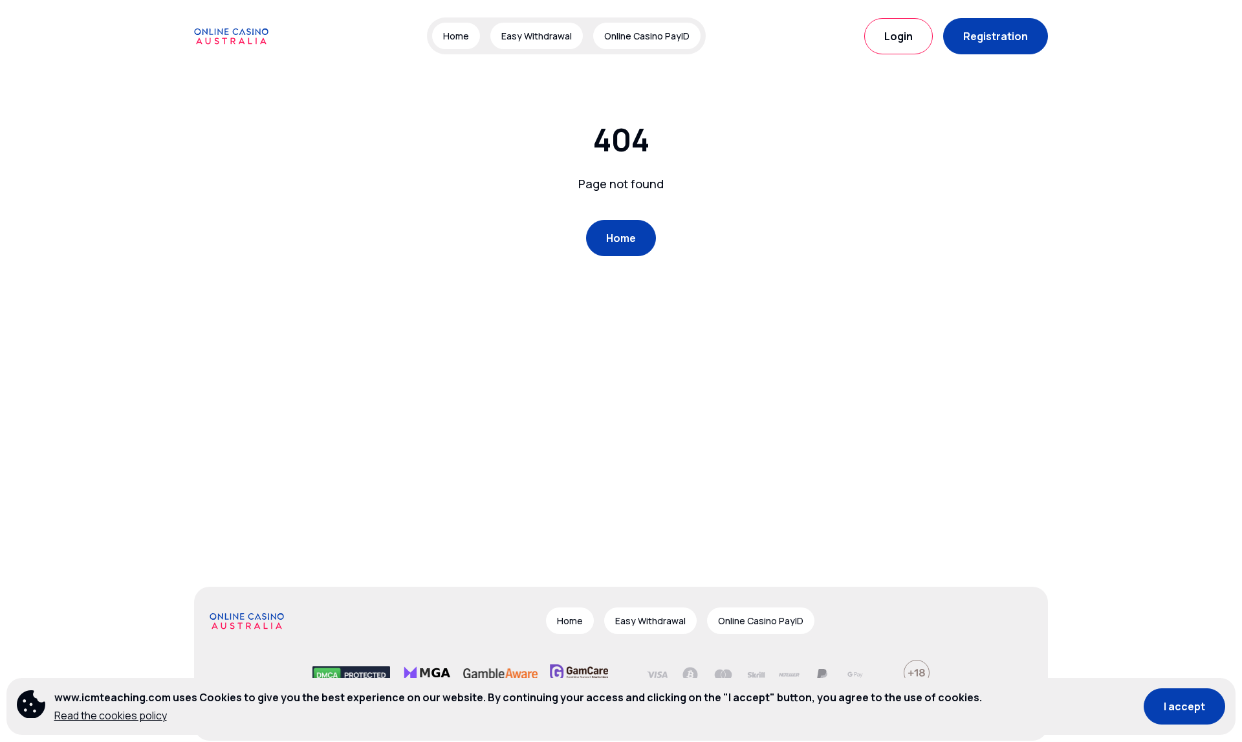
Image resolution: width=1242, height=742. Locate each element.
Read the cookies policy (110, 715)
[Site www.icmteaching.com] (239, 36)
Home (456, 36)
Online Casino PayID (647, 36)
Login (898, 36)
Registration (995, 36)
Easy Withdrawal (536, 36)
